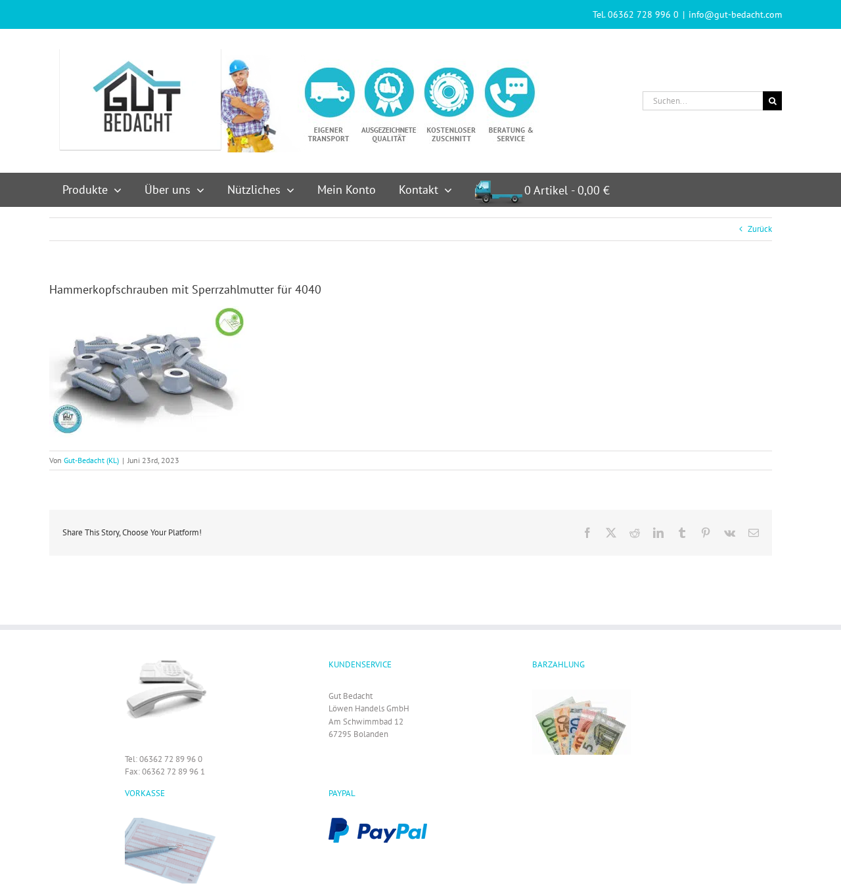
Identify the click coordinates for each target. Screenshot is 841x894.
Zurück (760, 229)
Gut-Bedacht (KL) (91, 460)
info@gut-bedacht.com (735, 14)
